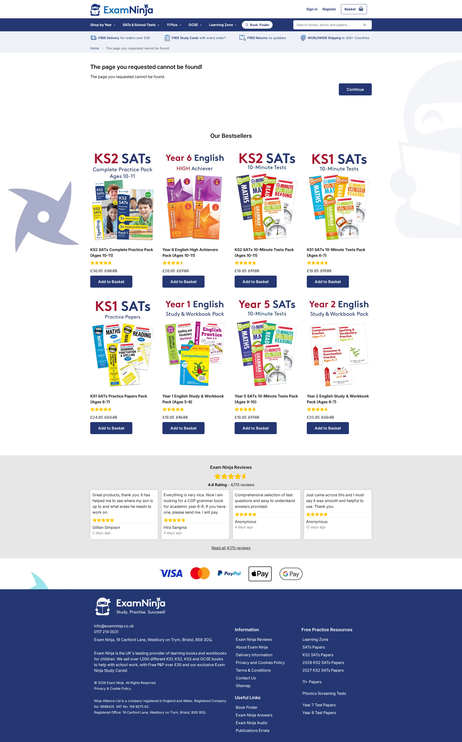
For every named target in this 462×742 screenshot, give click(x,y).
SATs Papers (313, 647)
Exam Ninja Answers (254, 715)
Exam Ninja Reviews (254, 639)
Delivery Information (254, 654)
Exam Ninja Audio (252, 722)
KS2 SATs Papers (317, 654)
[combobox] (332, 25)
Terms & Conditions (253, 670)
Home (94, 48)
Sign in (312, 9)
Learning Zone (221, 25)
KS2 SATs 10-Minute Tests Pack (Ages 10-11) (264, 252)
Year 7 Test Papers (319, 704)
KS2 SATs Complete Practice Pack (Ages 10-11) (121, 252)
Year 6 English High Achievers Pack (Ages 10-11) (190, 252)
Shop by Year (101, 25)
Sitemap (243, 685)
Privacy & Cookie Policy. (113, 688)
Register (329, 9)
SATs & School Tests (139, 25)
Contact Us (246, 678)
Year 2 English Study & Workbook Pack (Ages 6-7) (338, 399)
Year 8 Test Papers (319, 712)
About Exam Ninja (252, 647)
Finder (259, 25)
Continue (355, 89)
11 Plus (172, 25)
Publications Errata (253, 730)
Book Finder (246, 707)
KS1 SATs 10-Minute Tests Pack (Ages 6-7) (336, 252)
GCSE (193, 25)
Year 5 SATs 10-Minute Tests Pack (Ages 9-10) (266, 399)
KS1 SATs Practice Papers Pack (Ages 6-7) (118, 399)
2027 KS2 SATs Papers (323, 670)
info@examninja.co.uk (114, 625)
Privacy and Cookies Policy (260, 662)
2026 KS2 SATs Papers (323, 662)
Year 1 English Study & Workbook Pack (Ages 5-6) (193, 399)
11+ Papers (311, 681)
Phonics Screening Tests (324, 693)
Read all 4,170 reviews (231, 547)
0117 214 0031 (106, 631)
